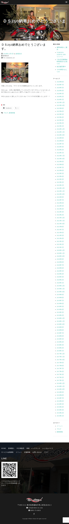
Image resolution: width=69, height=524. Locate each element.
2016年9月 (60, 392)
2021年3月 (60, 241)
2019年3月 (60, 312)
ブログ (5, 113)
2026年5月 (60, 87)
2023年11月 (61, 155)
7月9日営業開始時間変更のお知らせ (62, 61)
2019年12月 (61, 286)
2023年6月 (60, 170)
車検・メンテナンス (33, 448)
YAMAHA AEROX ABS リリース (61, 54)
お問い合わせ (37, 452)
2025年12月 (61, 102)
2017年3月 (60, 374)
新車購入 (11, 448)
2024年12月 (61, 129)
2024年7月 (60, 144)
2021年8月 (60, 226)
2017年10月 (61, 359)
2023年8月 (60, 164)
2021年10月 (61, 223)
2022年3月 (60, 212)
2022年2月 (60, 215)
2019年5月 (60, 306)
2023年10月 (61, 158)
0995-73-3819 (35, 510)
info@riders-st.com (35, 508)
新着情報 (12, 113)
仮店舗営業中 (61, 66)
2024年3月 (60, 147)
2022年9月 (60, 197)
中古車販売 (20, 448)
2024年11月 (61, 132)
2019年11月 (61, 289)
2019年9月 (60, 294)
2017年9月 (60, 362)
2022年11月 (61, 191)
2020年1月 (60, 283)
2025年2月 (60, 123)
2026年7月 (60, 84)
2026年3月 (60, 93)
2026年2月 (60, 96)
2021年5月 (60, 235)
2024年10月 (61, 135)
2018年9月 (60, 327)
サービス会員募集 (7, 452)
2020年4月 (60, 274)
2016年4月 (60, 407)
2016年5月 (60, 404)
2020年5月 (60, 271)
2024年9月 (60, 138)
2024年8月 (60, 141)
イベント (60, 426)
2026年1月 (60, 99)
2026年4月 (60, 90)
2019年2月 (60, 315)
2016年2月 (60, 413)
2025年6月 (60, 111)
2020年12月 (61, 250)
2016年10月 (61, 389)
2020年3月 (60, 277)
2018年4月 (60, 342)
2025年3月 (60, 120)
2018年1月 (60, 351)
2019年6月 (60, 303)
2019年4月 (60, 309)
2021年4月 (60, 238)
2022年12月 (61, 188)
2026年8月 (60, 82)
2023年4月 (60, 176)
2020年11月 (61, 253)
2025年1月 (60, 126)
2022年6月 (60, 203)
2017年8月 (60, 365)
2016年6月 (60, 401)
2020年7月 (60, 265)
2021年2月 (60, 244)
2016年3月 (60, 410)
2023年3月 (60, 179)
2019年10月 (61, 291)
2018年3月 (60, 345)
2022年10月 (61, 194)
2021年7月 (60, 229)
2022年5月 (60, 206)
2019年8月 (60, 297)
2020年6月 (60, 268)
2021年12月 (61, 217)
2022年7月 (60, 200)
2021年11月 (61, 220)
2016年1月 (60, 416)
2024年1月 (60, 152)
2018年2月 (60, 348)
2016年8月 (60, 395)
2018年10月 (61, 324)
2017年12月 (61, 353)
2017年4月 (60, 371)
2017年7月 (60, 368)
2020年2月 (60, 280)
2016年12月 (61, 383)
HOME (3, 448)
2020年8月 (60, 262)
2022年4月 (60, 209)
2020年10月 (61, 256)
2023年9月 (60, 161)
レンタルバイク (47, 448)
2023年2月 (60, 182)
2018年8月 (60, 330)
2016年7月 (60, 398)
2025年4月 (60, 117)
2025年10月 (61, 105)
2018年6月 (60, 336)
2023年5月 (60, 173)
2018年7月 (60, 333)
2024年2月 (60, 150)
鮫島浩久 (19, 53)
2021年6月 (60, 232)
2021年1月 (60, 247)
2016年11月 (61, 386)
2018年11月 (61, 321)
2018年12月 (61, 318)
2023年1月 (60, 185)
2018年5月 (60, 339)
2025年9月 (60, 108)
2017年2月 (60, 377)
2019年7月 (60, 300)
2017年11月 (61, 356)
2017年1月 (60, 380)
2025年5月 (60, 114)
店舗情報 (27, 452)
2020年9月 (60, 259)
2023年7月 (60, 167)
